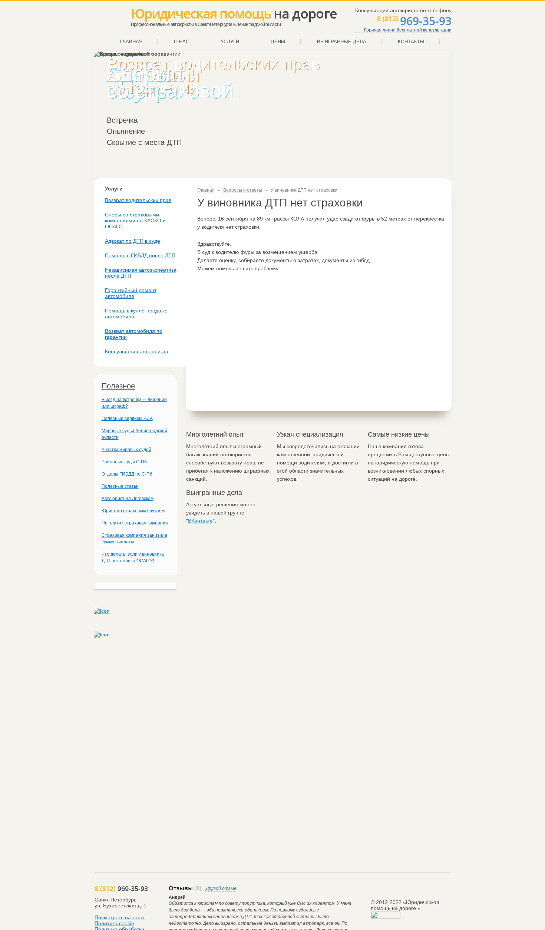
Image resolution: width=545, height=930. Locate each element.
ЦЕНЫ (278, 41)
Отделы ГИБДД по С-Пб (127, 474)
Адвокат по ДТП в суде (132, 241)
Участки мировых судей (126, 449)
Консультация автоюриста (136, 351)
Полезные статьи (120, 486)
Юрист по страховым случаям (133, 510)
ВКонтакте (200, 521)
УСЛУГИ (230, 41)
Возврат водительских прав (138, 200)
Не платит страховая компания (135, 523)
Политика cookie (114, 923)
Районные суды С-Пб (124, 461)
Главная (206, 190)
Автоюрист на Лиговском (127, 498)
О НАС (181, 41)
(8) (185, 888)
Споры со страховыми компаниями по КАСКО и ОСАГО (135, 220)
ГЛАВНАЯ (131, 41)
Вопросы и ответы (242, 190)
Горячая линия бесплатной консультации (408, 30)
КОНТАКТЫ (411, 41)
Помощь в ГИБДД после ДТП (140, 255)
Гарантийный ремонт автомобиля (130, 293)
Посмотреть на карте (120, 917)
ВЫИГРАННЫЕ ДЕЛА (341, 41)
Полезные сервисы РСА (127, 418)
